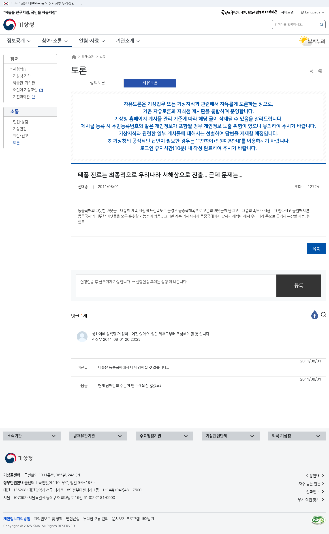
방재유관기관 (84, 436)
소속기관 (14, 436)
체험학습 (19, 69)
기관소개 (125, 41)
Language (312, 12)
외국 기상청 (281, 436)
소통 (102, 56)
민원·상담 (20, 122)
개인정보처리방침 (16, 519)
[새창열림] (312, 41)
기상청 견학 (22, 76)
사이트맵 (287, 12)
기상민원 (19, 129)
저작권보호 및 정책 (48, 519)
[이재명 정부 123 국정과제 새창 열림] (249, 12)
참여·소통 (52, 41)
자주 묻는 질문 (309, 484)
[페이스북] (314, 314)
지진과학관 (21, 97)
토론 (16, 143)
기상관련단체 (216, 436)
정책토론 (97, 83)
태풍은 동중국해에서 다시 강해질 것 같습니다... (209, 364)
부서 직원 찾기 (309, 500)
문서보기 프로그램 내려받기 (133, 519)
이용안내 (313, 476)
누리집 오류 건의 (95, 519)
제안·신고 (20, 136)
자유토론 (150, 83)
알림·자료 (89, 41)
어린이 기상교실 (25, 90)
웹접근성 (72, 519)
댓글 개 (79, 315)
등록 (298, 285)
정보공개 (16, 41)
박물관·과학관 (24, 83)
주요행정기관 (150, 436)
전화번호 (313, 492)
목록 (316, 248)
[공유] (312, 71)
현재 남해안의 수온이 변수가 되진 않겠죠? (209, 382)
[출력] (320, 71)
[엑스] (322, 314)
